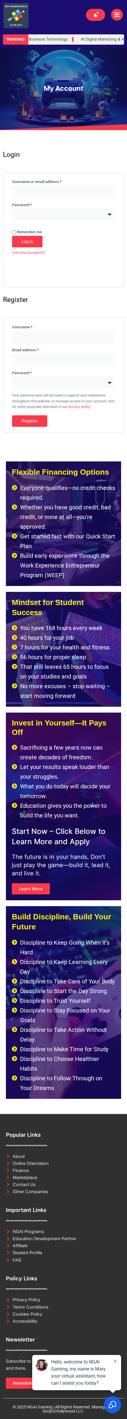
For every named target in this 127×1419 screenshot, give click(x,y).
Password (29, 204)
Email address (32, 349)
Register (30, 421)
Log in (27, 241)
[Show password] (110, 214)
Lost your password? (28, 253)
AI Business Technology (36, 39)
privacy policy (79, 407)
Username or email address (44, 181)
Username (29, 326)
